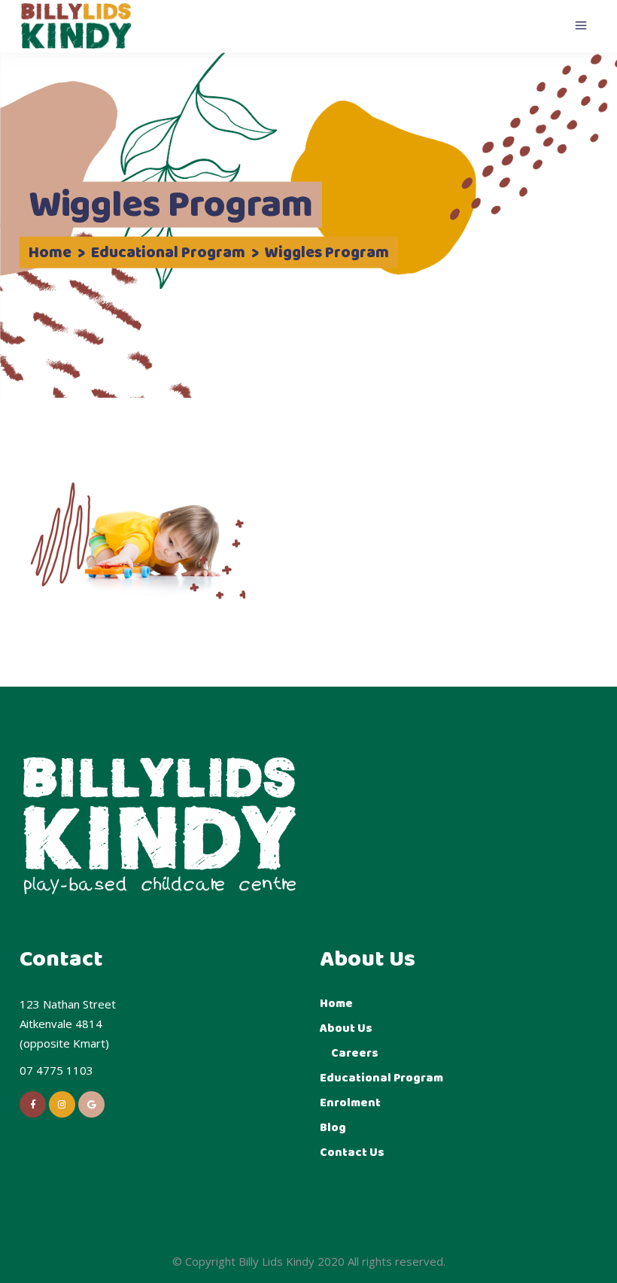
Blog (333, 1127)
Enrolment (350, 1102)
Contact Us (352, 1152)
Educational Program (168, 253)
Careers (354, 1053)
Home (50, 253)
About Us (346, 1028)
